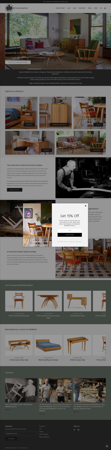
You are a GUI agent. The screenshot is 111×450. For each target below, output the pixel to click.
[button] (70, 235)
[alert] (55, 225)
